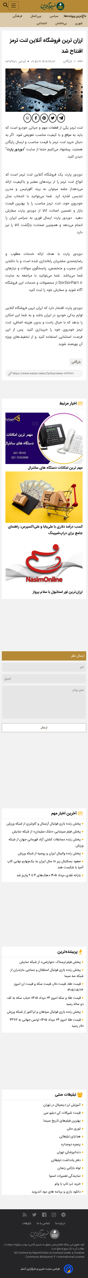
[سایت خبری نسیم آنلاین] (52, 6)
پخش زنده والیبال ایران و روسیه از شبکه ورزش (50, 853)
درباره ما (60, 1223)
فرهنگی (17, 16)
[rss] (24, 1215)
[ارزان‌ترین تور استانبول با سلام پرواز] (44, 562)
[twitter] (53, 118)
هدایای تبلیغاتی (70, 1136)
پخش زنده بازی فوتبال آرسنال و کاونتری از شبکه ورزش (44, 824)
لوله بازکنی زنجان (69, 1168)
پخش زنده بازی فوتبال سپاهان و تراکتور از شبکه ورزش (44, 1012)
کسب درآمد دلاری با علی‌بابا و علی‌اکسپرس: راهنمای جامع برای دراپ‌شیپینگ (45, 530)
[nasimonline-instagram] (53, 1215)
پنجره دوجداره (71, 1144)
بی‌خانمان (61, 23)
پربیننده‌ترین (68, 952)
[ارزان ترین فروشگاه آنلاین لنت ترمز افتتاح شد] (44, 90)
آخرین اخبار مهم (64, 813)
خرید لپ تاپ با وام (68, 1184)
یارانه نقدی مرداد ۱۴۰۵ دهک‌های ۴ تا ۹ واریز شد (49, 875)
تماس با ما (44, 1223)
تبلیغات (27, 1223)
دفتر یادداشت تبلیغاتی (66, 1160)
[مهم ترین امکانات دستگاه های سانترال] (44, 438)
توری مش (74, 1129)
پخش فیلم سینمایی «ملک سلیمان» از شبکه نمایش (47, 831)
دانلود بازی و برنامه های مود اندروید (56, 1192)
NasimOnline (40, 1253)
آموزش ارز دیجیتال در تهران (62, 1105)
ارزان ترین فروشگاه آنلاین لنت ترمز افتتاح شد (46, 46)
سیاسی (54, 16)
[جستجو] (6, 5)
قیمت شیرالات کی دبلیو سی (62, 1113)
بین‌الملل (35, 16)
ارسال (44, 727)
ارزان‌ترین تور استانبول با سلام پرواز (58, 592)
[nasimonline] (44, 1215)
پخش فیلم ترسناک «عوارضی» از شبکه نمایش (50, 962)
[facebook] (36, 118)
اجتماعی (42, 23)
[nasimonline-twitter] (34, 1215)
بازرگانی (76, 362)
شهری (79, 23)
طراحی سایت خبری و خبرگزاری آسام (40, 1269)
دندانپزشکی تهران (69, 1152)
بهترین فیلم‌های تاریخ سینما (62, 1121)
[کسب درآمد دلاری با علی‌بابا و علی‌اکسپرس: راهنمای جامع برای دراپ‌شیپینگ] (44, 497)
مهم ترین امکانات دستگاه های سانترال (55, 468)
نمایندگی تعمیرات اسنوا (65, 1176)
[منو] (13, 5)
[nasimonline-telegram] (63, 1215)
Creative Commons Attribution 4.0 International (54, 1255)
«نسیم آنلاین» (34, 1245)
